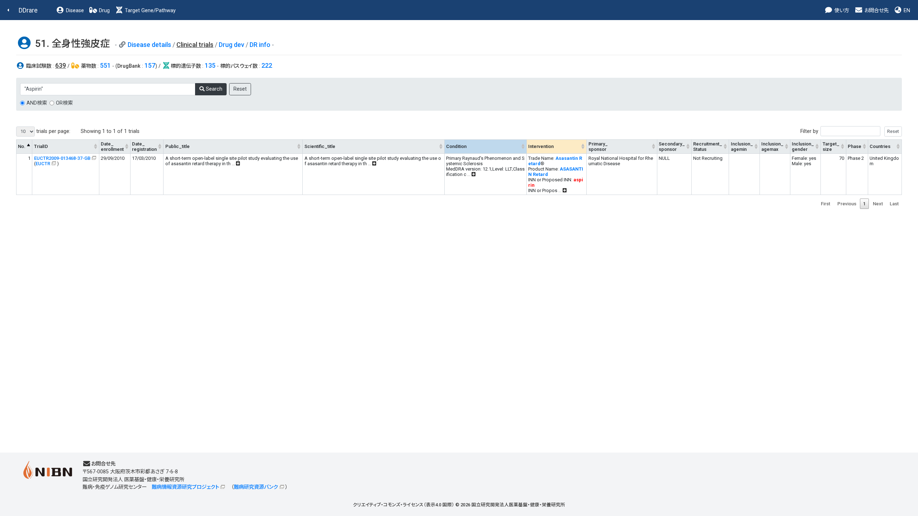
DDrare (28, 10)
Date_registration (144, 146)
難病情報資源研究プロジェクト (185, 487)
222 (266, 65)
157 (150, 65)
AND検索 (37, 103)
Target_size (831, 146)
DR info (260, 44)
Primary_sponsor (598, 146)
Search (213, 89)
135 (210, 65)
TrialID (41, 146)
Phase (854, 146)
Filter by (809, 131)
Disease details (149, 44)
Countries (880, 146)
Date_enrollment (112, 146)
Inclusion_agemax (772, 146)
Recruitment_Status (707, 146)
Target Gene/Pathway (149, 11)
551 (105, 65)
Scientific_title (319, 146)
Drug (104, 11)
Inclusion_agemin (742, 146)
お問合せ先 (876, 11)
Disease (74, 11)
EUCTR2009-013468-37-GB (62, 158)
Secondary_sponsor (672, 146)
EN (906, 11)
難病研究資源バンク (256, 487)
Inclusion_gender (803, 146)
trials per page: (52, 131)
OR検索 (64, 103)
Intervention (541, 146)
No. (21, 146)
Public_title (177, 146)
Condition (456, 146)
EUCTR (43, 163)
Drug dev (231, 44)
